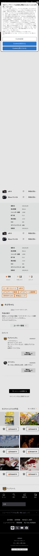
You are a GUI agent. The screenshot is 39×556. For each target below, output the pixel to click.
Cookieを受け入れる (19, 48)
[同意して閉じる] (37, 2)
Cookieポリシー (19, 31)
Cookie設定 (19, 39)
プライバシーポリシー (24, 33)
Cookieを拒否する (19, 43)
